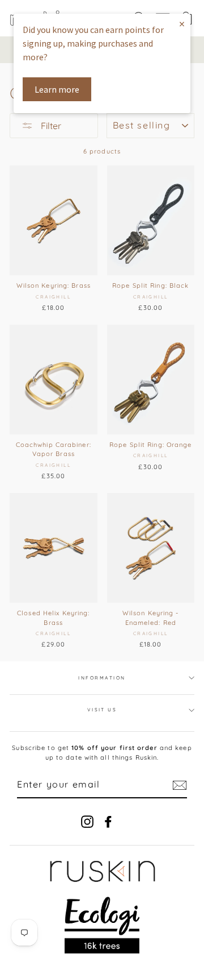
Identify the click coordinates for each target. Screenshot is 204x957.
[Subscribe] (179, 785)
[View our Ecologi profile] (102, 925)
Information (101, 678)
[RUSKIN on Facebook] (108, 821)
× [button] (182, 23)
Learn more (57, 89)
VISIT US (102, 709)
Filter (50, 125)
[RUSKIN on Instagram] (87, 821)
